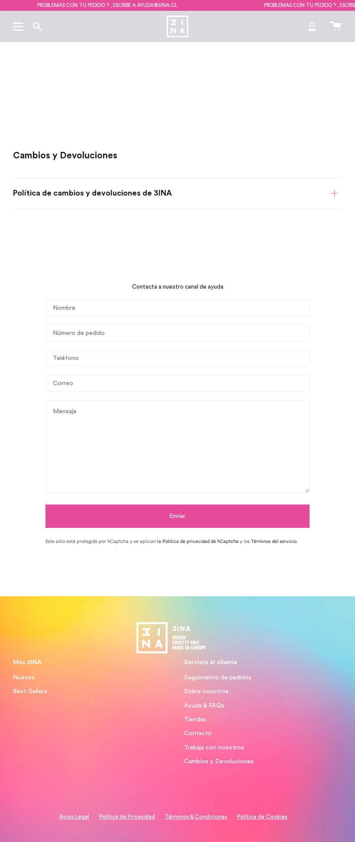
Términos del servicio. (274, 541)
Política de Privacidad (127, 817)
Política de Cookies (262, 817)
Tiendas (195, 719)
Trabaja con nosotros (214, 747)
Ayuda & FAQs (204, 705)
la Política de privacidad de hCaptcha (198, 541)
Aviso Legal (74, 817)
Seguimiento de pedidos (218, 677)
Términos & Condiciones (196, 817)
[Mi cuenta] (312, 26)
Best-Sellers (30, 691)
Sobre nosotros (206, 691)
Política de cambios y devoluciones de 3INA (92, 193)
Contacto (198, 733)
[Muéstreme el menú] (19, 26)
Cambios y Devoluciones (219, 761)
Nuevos (24, 677)
